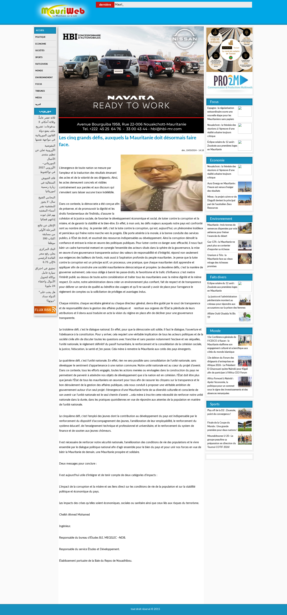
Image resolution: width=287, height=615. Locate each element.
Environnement (44, 78)
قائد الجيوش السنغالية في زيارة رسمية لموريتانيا (48, 184)
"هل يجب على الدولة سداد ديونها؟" (47, 296)
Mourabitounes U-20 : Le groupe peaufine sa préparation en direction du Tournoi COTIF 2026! (221, 441)
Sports (38, 57)
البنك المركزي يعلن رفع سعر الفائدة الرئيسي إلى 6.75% (46, 255)
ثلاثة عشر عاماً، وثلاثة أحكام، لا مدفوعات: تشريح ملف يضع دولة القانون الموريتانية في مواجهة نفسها (45, 128)
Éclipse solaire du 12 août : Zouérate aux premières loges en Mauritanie (222, 146)
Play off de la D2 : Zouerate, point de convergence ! (221, 412)
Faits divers (41, 64)
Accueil (40, 30)
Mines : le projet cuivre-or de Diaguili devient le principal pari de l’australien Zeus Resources (222, 202)
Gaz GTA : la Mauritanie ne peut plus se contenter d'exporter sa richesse (221, 246)
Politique (40, 37)
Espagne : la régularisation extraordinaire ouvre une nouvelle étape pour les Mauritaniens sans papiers (220, 113)
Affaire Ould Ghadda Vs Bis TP (221, 315)
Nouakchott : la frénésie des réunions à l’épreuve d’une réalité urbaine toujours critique (221, 130)
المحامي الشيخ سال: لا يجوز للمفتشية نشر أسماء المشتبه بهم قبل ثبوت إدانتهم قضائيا (46, 208)
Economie (40, 44)
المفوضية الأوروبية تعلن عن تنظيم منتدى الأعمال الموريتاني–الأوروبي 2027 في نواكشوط (45, 158)
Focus (38, 84)
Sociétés (39, 51)
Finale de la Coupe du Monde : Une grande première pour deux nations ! (222, 426)
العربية (38, 104)
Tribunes (40, 91)
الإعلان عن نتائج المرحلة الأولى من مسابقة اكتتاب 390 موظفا (46, 234)
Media (38, 98)
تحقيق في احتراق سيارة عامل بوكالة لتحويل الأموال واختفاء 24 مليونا (45, 277)
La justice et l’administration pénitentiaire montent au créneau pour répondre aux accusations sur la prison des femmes (226, 302)
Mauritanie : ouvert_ (128, 4)
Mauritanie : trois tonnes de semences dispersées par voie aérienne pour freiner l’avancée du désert (222, 230)
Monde (39, 71)
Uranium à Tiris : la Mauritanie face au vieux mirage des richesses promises (220, 261)
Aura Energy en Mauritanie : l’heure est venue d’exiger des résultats (221, 187)
